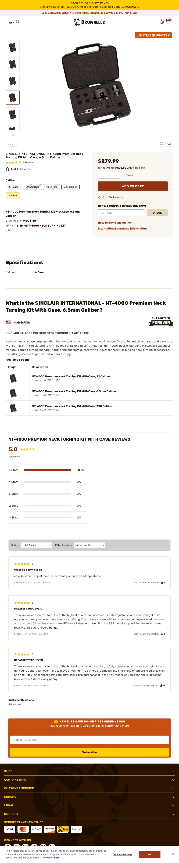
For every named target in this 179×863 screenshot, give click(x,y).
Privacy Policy (51, 857)
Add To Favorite (20, 169)
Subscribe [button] (89, 752)
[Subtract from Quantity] (101, 175)
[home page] (89, 22)
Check (157, 212)
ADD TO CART (133, 186)
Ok (149, 854)
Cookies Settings (122, 854)
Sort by (15, 545)
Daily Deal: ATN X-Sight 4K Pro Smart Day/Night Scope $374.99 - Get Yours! (90, 13)
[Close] (173, 854)
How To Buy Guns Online (114, 222)
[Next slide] (12, 135)
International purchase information (122, 228)
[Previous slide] (12, 34)
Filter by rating (63, 545)
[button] (11, 21)
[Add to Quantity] (116, 175)
